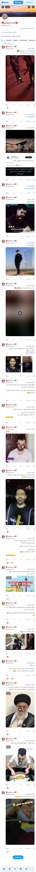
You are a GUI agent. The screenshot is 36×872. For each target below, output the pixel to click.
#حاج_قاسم (31, 245)
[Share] (33, 105)
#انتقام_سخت (30, 116)
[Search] (29, 7)
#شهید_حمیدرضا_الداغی (27, 53)
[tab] (2, 40)
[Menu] (33, 7)
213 (6, 36)
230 (16, 36)
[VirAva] (26, 869)
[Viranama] (21, 869)
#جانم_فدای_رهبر (29, 188)
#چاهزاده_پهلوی (29, 353)
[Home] (4, 869)
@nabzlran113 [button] (10, 49)
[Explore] (9, 869)
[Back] (3, 7)
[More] (32, 869)
